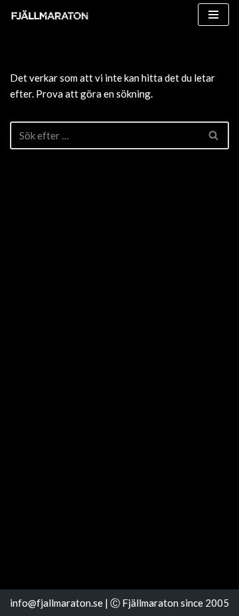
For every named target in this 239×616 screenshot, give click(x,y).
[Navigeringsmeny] (213, 14)
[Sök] (214, 135)
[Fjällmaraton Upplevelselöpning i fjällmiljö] (50, 15)
